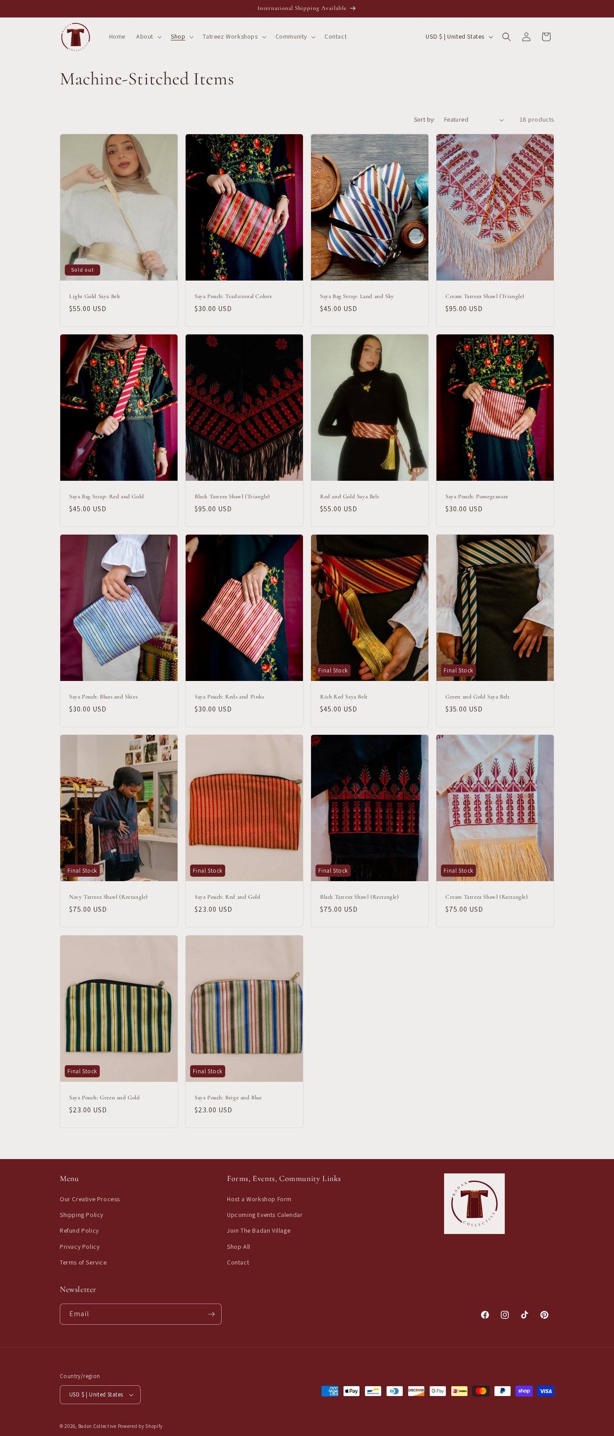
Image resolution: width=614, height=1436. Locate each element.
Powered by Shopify (140, 1426)
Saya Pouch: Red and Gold (227, 897)
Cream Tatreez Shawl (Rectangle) (486, 897)
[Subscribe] (211, 1314)
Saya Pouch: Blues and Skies (103, 697)
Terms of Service (83, 1263)
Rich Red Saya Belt (344, 697)
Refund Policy (79, 1231)
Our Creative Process (90, 1199)
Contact (238, 1263)
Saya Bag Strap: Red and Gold (106, 496)
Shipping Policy (81, 1215)
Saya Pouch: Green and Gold (104, 1097)
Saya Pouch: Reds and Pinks (229, 697)
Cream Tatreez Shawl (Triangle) (485, 296)
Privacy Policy (79, 1247)
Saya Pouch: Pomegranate (476, 496)
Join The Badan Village (258, 1231)
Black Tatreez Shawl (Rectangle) (359, 897)
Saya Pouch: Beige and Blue (228, 1097)
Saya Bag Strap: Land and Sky (357, 296)
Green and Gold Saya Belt (477, 697)
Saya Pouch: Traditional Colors (233, 296)
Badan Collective (97, 1426)
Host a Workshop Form (259, 1199)
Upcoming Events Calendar (265, 1215)
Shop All (238, 1247)
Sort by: (424, 119)
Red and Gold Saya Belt (349, 496)
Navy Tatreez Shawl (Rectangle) (108, 897)
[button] (148, 36)
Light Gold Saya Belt (94, 296)
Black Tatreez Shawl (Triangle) (232, 496)
